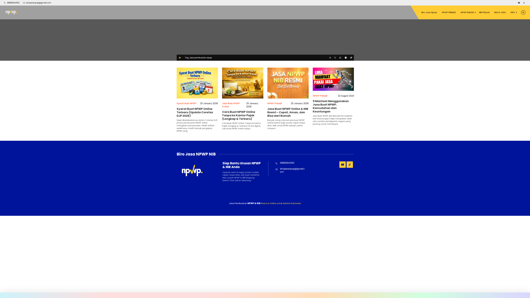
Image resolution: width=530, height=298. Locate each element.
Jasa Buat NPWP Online (231, 105)
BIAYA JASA (500, 12)
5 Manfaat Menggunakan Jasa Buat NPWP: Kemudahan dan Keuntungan (331, 106)
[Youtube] (519, 3)
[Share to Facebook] (330, 58)
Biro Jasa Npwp (429, 12)
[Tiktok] (524, 3)
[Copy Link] (351, 58)
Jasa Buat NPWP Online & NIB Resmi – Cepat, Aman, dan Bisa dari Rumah (287, 112)
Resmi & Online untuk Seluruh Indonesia (281, 203)
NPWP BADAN (467, 12)
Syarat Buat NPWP (186, 103)
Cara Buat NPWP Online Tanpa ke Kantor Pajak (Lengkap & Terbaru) (238, 115)
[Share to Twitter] (335, 58)
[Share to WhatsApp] (340, 58)
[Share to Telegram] (346, 58)
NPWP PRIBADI (449, 12)
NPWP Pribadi (274, 103)
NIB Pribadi (484, 12)
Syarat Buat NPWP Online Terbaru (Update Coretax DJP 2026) (195, 112)
